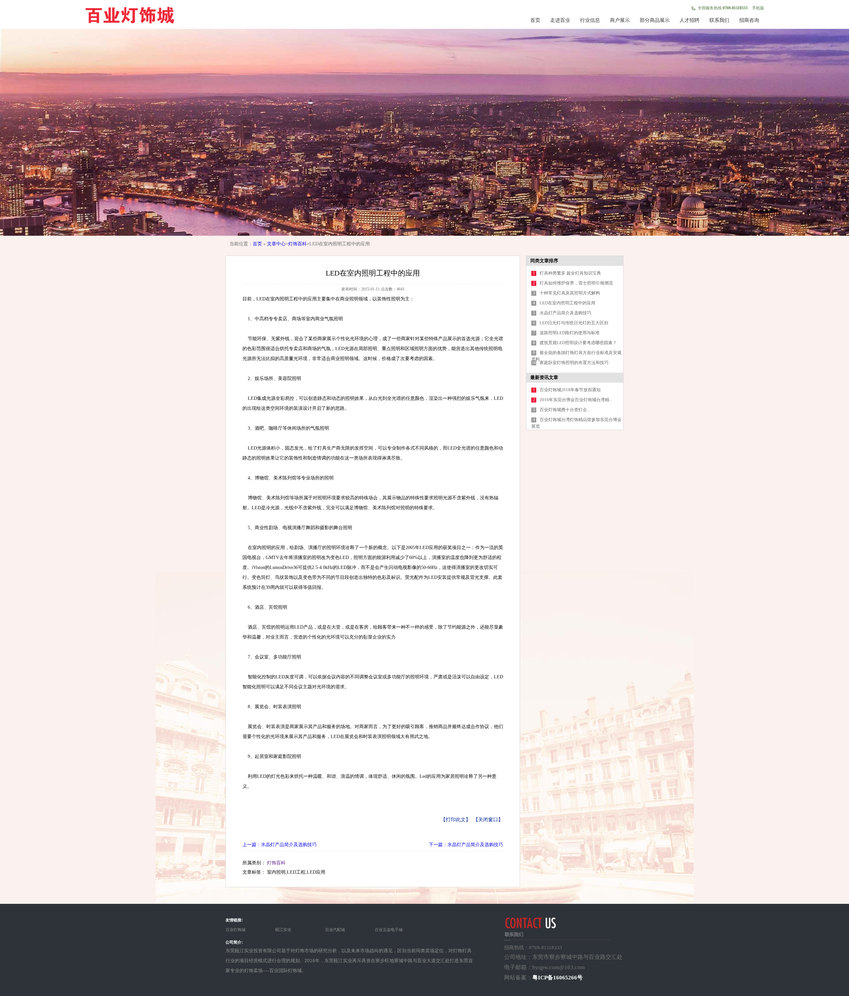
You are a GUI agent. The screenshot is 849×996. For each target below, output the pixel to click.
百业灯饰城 (235, 929)
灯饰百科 (297, 243)
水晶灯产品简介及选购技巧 (565, 312)
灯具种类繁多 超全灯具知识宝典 (570, 273)
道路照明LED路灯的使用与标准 (570, 332)
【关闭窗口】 (488, 819)
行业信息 (590, 20)
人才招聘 (689, 20)
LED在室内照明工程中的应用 (567, 302)
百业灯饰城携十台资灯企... (565, 409)
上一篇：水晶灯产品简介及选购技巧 (279, 844)
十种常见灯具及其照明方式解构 (570, 292)
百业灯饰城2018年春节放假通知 (570, 389)
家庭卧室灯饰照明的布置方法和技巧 (574, 362)
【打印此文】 (456, 819)
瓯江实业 (283, 929)
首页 (535, 20)
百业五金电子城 (389, 929)
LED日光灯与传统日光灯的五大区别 (574, 322)
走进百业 (560, 20)
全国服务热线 (723, 8)
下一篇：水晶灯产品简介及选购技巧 (466, 844)
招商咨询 (749, 20)
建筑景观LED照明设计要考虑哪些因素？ (578, 342)
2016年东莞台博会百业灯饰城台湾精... (576, 399)
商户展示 (620, 20)
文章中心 (276, 243)
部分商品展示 (655, 20)
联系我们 (719, 20)
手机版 (758, 8)
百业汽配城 (335, 929)
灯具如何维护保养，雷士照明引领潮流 (576, 282)
